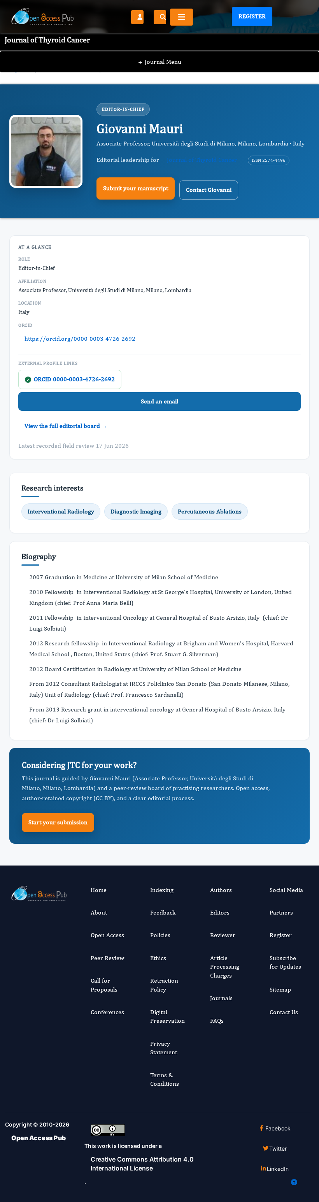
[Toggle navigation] (181, 17)
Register (252, 16)
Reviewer (222, 935)
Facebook (278, 1128)
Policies (160, 935)
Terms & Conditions (164, 1079)
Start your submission (58, 822)
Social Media (286, 890)
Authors (221, 890)
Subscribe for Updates (285, 962)
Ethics (158, 958)
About (99, 912)
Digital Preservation (167, 1016)
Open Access (107, 935)
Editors (220, 912)
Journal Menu (159, 61)
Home (99, 890)
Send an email (159, 401)
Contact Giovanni (208, 189)
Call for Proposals (104, 985)
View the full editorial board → (66, 425)
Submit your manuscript (135, 188)
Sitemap (280, 989)
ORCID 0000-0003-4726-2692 (70, 379)
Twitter (278, 1148)
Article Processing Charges (224, 966)
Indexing (162, 890)
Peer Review (107, 958)
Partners (281, 912)
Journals (221, 998)
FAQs (217, 1020)
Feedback (162, 912)
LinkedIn (278, 1168)
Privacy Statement (163, 1048)
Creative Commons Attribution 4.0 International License (142, 1163)
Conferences (107, 1012)
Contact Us (284, 1012)
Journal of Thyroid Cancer (202, 159)
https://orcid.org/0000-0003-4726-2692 (80, 338)
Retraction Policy (164, 985)
